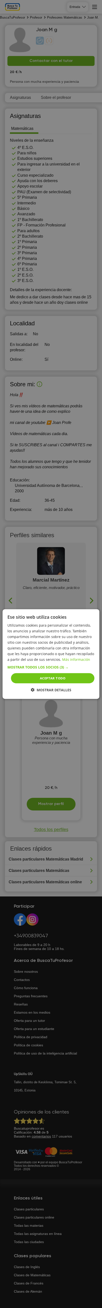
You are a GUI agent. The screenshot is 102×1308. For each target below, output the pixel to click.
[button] (50, 667)
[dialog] (50, 654)
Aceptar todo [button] (53, 678)
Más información (76, 659)
